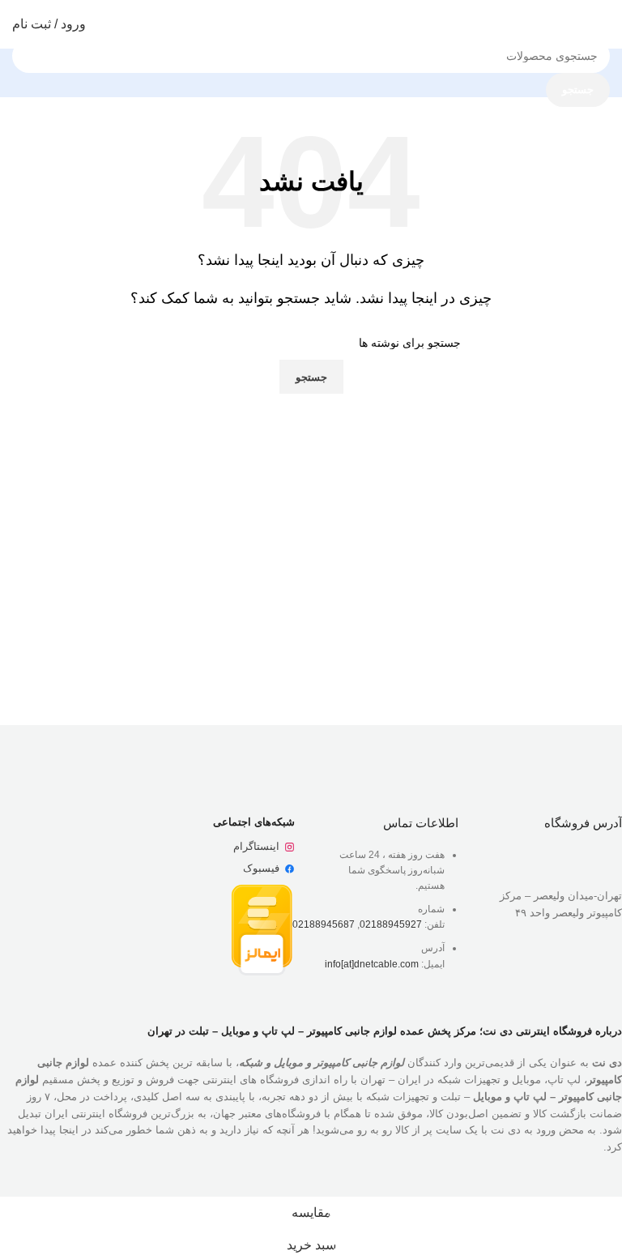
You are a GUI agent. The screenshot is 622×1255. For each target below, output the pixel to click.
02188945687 (323, 924)
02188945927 (391, 924)
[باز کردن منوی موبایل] (603, 24)
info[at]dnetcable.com (372, 964)
